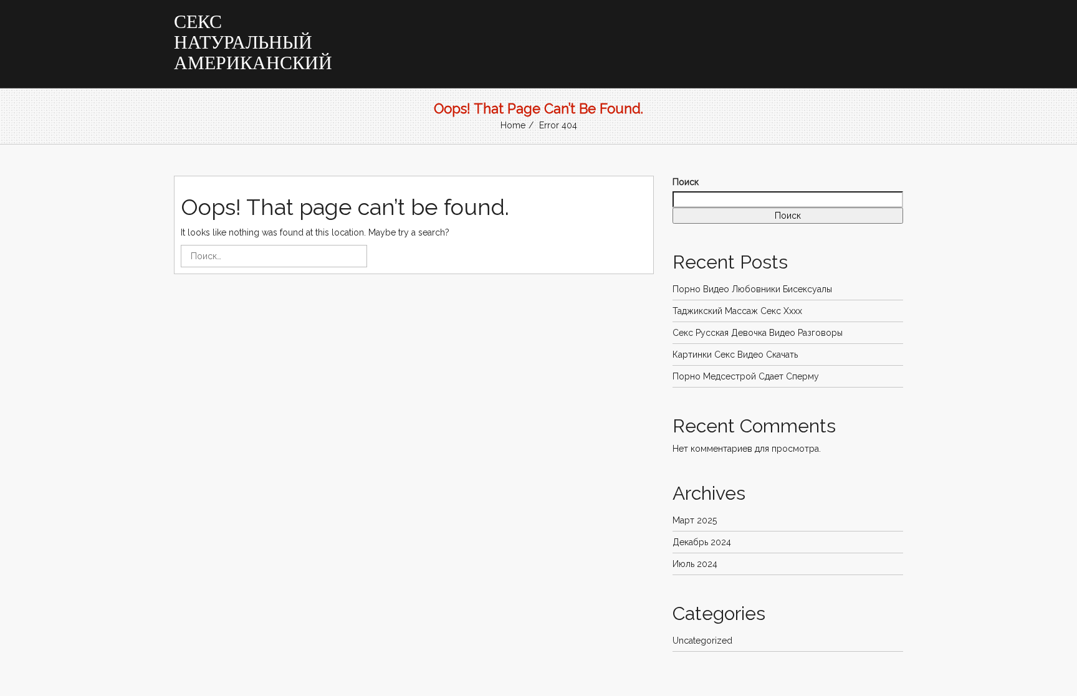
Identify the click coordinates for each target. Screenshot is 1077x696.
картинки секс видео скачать (735, 355)
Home (512, 125)
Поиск (686, 182)
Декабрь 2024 (702, 542)
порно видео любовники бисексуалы (752, 289)
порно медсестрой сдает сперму (746, 376)
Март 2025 (695, 520)
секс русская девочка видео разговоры (758, 333)
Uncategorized (702, 641)
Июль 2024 (695, 564)
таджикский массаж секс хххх (737, 311)
